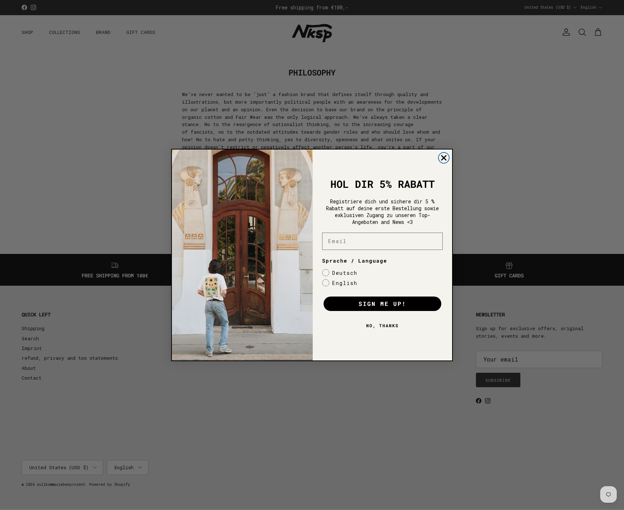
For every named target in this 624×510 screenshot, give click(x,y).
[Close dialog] (443, 157)
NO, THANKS (382, 325)
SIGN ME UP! (382, 303)
